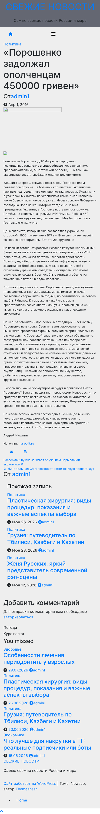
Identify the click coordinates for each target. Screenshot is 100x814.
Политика (12, 44)
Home (22, 800)
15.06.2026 (18, 755)
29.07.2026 (18, 670)
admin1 (20, 96)
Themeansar (26, 789)
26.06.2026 (19, 703)
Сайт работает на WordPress (30, 783)
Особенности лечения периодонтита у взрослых (39, 658)
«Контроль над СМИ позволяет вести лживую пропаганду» (50, 469)
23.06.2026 (19, 729)
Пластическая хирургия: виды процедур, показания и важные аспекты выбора (49, 507)
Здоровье (12, 649)
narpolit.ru (27, 443)
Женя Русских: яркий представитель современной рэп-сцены (47, 570)
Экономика (13, 735)
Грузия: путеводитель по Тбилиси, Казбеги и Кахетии (45, 538)
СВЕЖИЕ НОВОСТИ (50, 7)
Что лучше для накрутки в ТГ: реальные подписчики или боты (47, 744)
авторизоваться (18, 617)
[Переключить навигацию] (53, 34)
